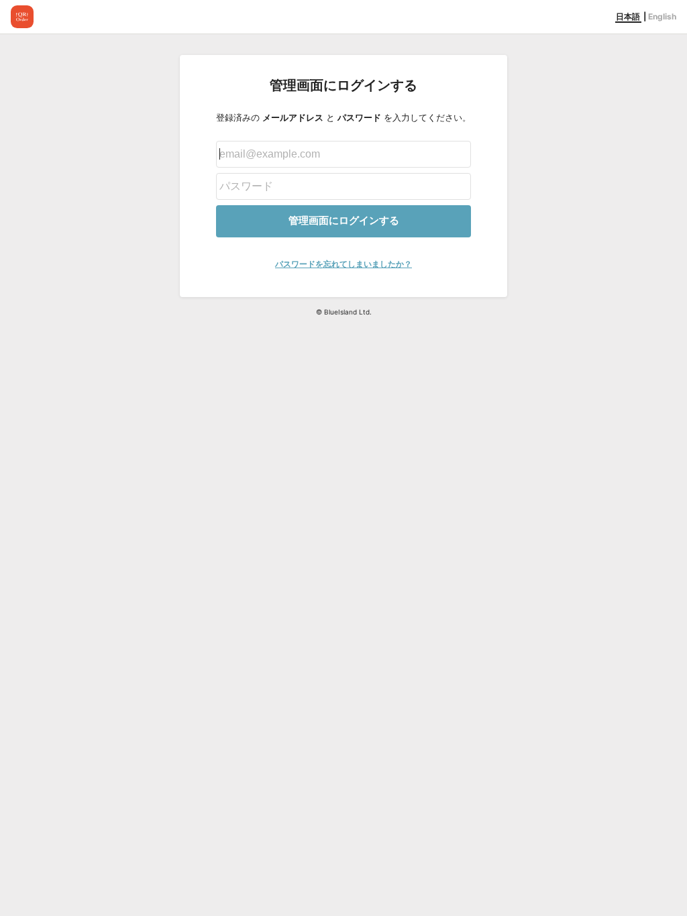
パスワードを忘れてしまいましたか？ (343, 264)
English (662, 16)
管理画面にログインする (343, 220)
